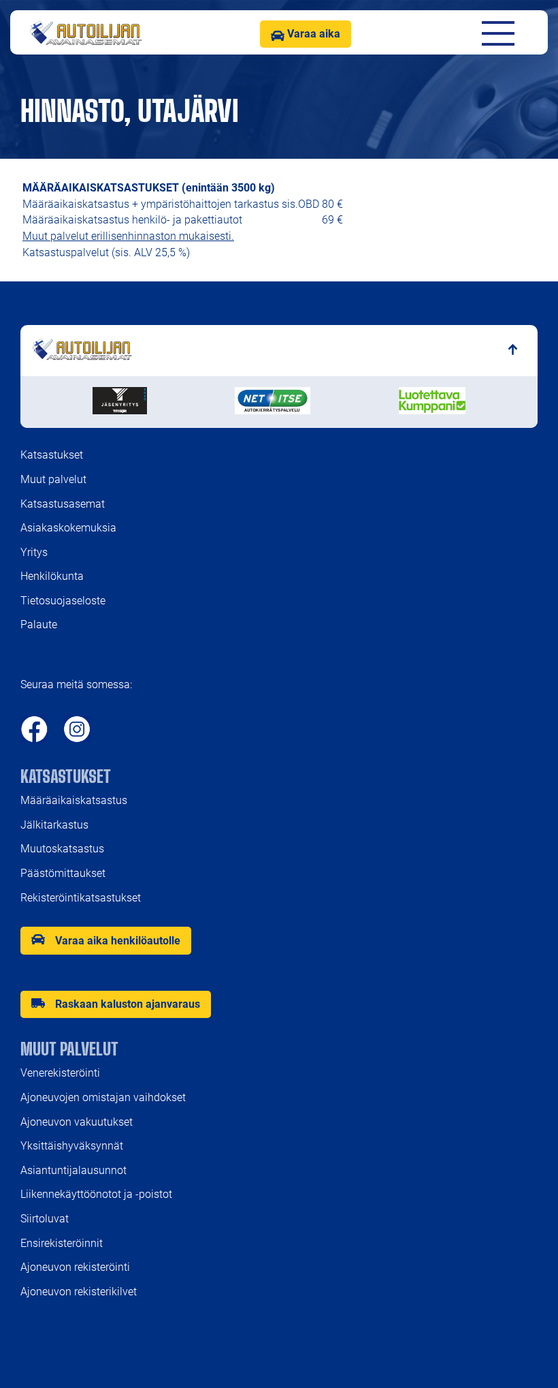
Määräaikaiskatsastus (73, 800)
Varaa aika (312, 33)
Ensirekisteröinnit (61, 1243)
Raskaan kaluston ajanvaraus (127, 1004)
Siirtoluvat (44, 1218)
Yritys (34, 552)
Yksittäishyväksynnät (71, 1145)
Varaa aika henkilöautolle (117, 940)
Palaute (38, 624)
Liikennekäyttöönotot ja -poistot (96, 1194)
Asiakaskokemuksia (68, 527)
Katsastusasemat (62, 503)
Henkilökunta (52, 576)
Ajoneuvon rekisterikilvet (78, 1291)
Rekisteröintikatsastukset (80, 897)
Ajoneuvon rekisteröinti (76, 1267)
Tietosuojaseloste (62, 600)
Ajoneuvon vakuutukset (76, 1121)
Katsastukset (51, 454)
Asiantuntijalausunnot (73, 1170)
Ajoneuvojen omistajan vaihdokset (103, 1097)
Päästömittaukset (62, 873)
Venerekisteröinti (60, 1072)
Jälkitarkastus (54, 824)
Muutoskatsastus (62, 848)
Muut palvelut (53, 479)
